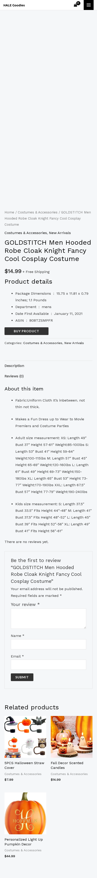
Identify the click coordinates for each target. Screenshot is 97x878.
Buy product (26, 331)
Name (17, 636)
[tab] (48, 366)
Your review (25, 604)
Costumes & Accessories (38, 212)
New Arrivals (60, 233)
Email (17, 656)
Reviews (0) (14, 376)
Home (9, 212)
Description (14, 366)
